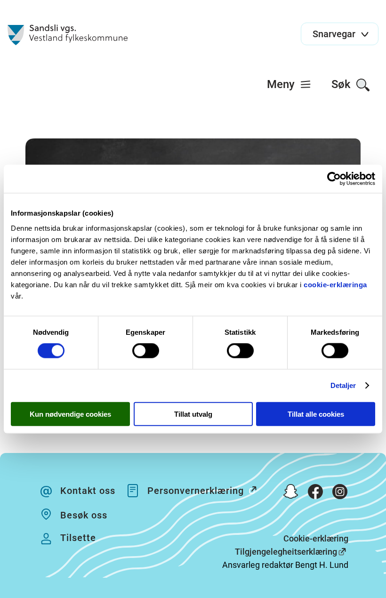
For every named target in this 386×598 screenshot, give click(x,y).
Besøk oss (83, 515)
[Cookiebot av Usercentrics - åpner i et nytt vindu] (334, 179)
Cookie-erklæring (315, 538)
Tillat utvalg (193, 414)
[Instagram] (339, 493)
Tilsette (78, 537)
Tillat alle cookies (316, 414)
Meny (282, 84)
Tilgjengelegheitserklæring (286, 552)
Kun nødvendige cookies (70, 414)
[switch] (145, 350)
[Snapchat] (290, 493)
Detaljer (343, 385)
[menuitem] (289, 84)
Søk (342, 84)
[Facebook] (315, 493)
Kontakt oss (87, 490)
